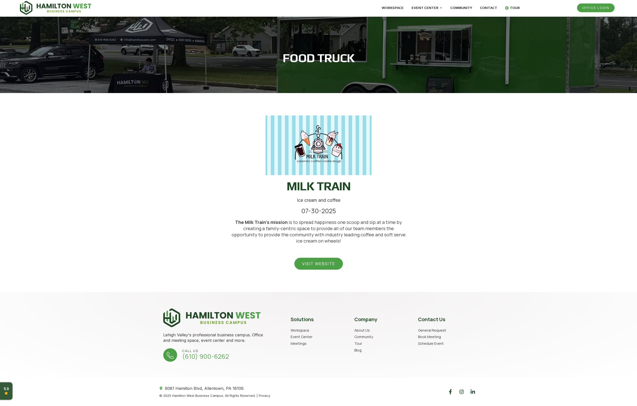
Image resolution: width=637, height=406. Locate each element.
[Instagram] (462, 392)
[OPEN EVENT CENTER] (441, 7)
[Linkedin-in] (473, 392)
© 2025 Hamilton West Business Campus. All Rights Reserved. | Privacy (214, 396)
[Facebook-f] (450, 392)
